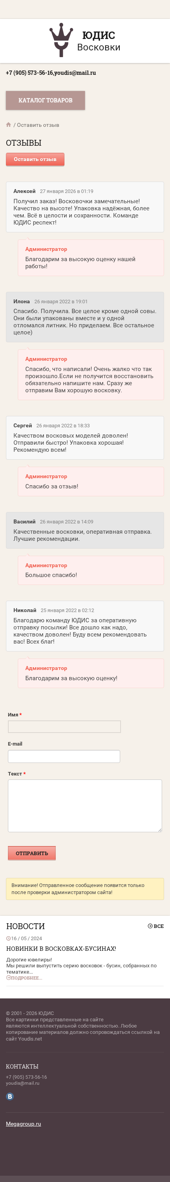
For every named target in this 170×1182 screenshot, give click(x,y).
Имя (15, 715)
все (159, 926)
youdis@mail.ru (75, 72)
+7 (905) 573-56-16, (30, 72)
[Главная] (9, 125)
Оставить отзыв (35, 159)
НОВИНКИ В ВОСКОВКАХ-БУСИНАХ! (61, 948)
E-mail (15, 744)
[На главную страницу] (61, 41)
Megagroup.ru (23, 1124)
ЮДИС (99, 35)
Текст (17, 774)
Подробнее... (26, 978)
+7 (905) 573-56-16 (26, 1077)
